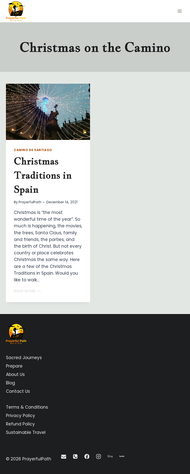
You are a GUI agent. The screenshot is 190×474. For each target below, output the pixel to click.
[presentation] (48, 112)
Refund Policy (20, 424)
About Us (15, 374)
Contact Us (18, 391)
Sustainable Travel (26, 432)
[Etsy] (110, 456)
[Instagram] (99, 456)
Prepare (14, 366)
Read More (27, 291)
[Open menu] (179, 11)
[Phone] (75, 456)
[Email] (64, 456)
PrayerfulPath (30, 202)
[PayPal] (122, 456)
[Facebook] (87, 456)
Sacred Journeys (24, 358)
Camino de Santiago (33, 150)
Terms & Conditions (27, 407)
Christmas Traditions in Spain (43, 175)
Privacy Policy (20, 416)
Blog (10, 383)
